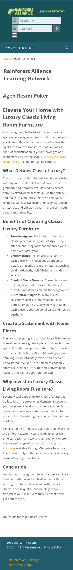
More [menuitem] (9, 47)
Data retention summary (23, 560)
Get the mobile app (19, 565)
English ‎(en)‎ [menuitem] (26, 47)
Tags (7, 59)
